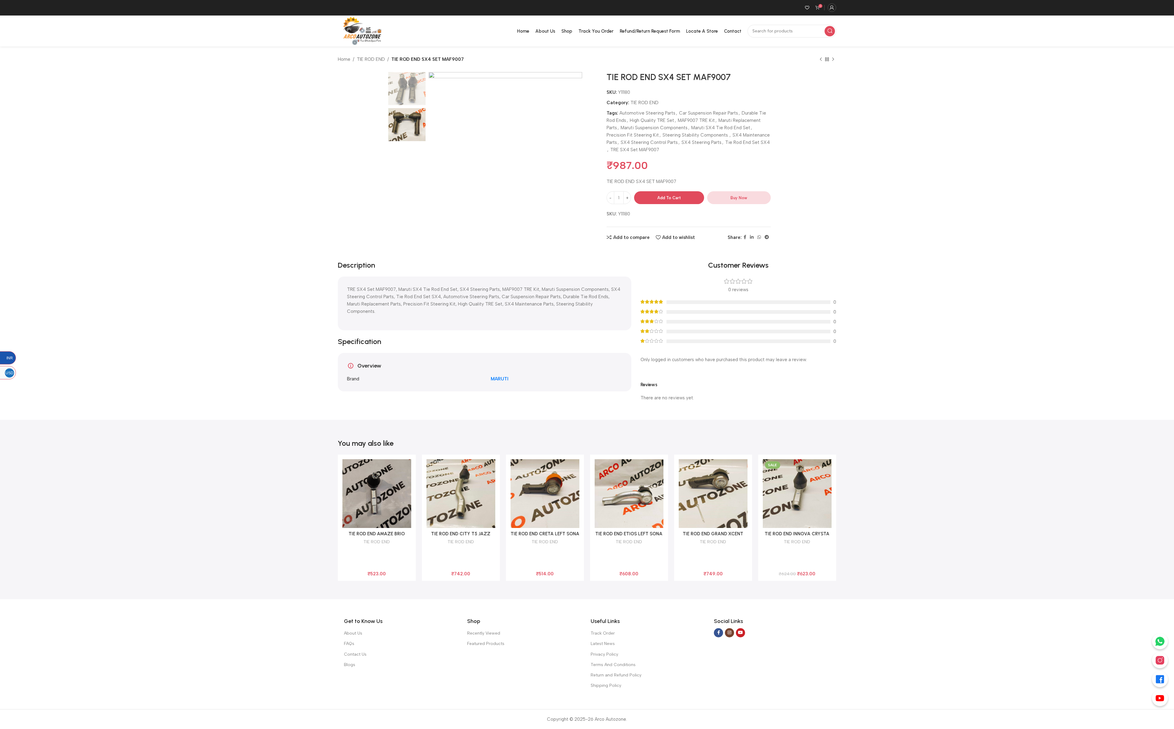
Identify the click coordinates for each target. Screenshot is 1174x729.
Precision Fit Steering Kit (633, 135)
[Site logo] (361, 30)
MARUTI (499, 379)
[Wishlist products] (807, 8)
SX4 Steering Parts (701, 142)
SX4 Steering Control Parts (649, 142)
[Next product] (833, 60)
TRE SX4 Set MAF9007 (634, 149)
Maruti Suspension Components (654, 127)
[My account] (832, 8)
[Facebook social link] (745, 237)
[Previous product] (821, 60)
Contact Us (355, 654)
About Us (353, 633)
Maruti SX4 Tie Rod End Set (720, 127)
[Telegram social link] (767, 237)
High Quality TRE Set (652, 120)
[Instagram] (1160, 660)
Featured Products (485, 643)
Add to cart (669, 198)
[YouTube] (1160, 698)
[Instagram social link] (729, 632)
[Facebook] (1160, 679)
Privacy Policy (604, 654)
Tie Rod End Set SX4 (747, 142)
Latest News (603, 643)
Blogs (349, 664)
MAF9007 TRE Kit (696, 120)
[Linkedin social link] (751, 237)
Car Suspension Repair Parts (708, 113)
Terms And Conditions (613, 664)
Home (344, 59)
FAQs (349, 643)
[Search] (830, 31)
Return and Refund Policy (616, 675)
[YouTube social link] (740, 632)
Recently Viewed (483, 633)
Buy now (738, 198)
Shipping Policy (606, 685)
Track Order (603, 633)
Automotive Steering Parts (647, 113)
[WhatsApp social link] (759, 237)
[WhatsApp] (1160, 641)
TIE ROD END (371, 59)
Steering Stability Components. (696, 135)
